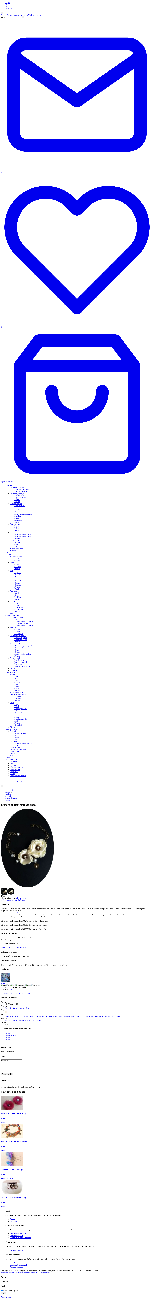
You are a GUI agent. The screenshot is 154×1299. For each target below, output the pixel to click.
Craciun (17, 630)
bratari (91, 1016)
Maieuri (17, 684)
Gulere (16, 530)
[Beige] (5, 1012)
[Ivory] (6, 1012)
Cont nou (8, 5)
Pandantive (14, 591)
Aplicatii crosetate (20, 492)
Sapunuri (17, 619)
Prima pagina (10, 790)
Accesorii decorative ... (18, 487)
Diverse (17, 569)
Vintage (12, 774)
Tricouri (17, 680)
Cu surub (17, 585)
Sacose (16, 522)
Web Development (42, 1273)
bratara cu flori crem (41, 1016)
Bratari (16, 559)
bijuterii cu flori (82, 1016)
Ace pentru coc (19, 496)
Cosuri (16, 650)
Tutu (16, 711)
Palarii (16, 546)
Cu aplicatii (18, 713)
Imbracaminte (10, 672)
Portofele (17, 516)
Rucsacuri (18, 520)
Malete (16, 686)
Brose (12, 563)
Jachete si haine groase (18, 695)
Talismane (18, 599)
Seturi (12, 613)
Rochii (12, 715)
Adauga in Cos (20, 898)
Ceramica (13, 670)
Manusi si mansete (16, 548)
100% (13, 989)
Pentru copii (14, 772)
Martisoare (13, 550)
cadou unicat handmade (102, 1016)
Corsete (17, 688)
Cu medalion (19, 609)
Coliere (12, 601)
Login (7, 3)
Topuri (12, 674)
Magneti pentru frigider (22, 654)
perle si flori (116, 1016)
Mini (16, 721)
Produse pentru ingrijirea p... (24, 621)
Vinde (7, 7)
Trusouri (13, 755)
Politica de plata (20, 947)
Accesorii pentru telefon (22, 536)
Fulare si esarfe (15, 524)
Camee (16, 565)
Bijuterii (8, 554)
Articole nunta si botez (13, 729)
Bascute (17, 542)
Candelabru (18, 581)
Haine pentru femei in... (18, 692)
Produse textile (15, 658)
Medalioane (18, 597)
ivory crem (9, 1016)
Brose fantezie (19, 506)
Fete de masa (19, 660)
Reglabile (17, 573)
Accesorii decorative (21, 489)
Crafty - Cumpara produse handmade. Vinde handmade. (21, 15)
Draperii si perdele (21, 662)
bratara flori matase (56, 1016)
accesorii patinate (11, 1020)
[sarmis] (5, 981)
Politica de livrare (7, 947)
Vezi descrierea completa (9, 913)
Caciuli (17, 544)
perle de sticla (23, 1020)
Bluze (16, 678)
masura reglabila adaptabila (23, 1016)
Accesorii (8, 485)
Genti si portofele (16, 510)
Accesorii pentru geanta (22, 534)
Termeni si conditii (7, 1273)
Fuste (12, 703)
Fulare (16, 528)
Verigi (16, 589)
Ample (16, 705)
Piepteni (17, 502)
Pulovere (17, 676)
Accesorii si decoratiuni (18, 644)
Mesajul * (4, 1060)
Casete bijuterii (19, 648)
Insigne (17, 508)
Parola (3, 1286)
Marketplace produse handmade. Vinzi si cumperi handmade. (27, 9)
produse (8, 794)
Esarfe (16, 526)
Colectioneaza (6, 900)
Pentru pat (18, 664)
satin (30, 1020)
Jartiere (17, 745)
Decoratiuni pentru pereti (23, 646)
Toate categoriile (11, 759)
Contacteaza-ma (6, 993)
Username (4, 1282)
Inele (11, 571)
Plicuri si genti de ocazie (23, 514)
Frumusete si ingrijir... (17, 617)
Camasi (17, 682)
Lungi (16, 605)
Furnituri (8, 757)
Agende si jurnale (20, 638)
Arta (7, 552)
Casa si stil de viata (12, 615)
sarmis (7, 792)
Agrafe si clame (20, 498)
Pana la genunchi (20, 709)
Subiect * (4, 1056)
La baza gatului (19, 607)
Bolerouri (17, 697)
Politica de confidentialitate (25, 1273)
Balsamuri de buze (21, 623)
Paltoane (17, 699)
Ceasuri (17, 561)
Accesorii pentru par (17, 494)
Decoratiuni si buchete (18, 749)
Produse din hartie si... (18, 636)
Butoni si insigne (16, 504)
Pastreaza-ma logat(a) (10, 1291)
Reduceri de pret (16, 782)
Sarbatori (13, 628)
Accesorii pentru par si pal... (24, 743)
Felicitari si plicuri (20, 640)
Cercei (12, 579)
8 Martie (17, 632)
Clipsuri (17, 583)
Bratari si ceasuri (16, 556)
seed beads (37, 1020)
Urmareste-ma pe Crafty (22, 993)
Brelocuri (13, 532)
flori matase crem (70, 1016)
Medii (16, 603)
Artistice (17, 593)
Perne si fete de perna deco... (24, 666)
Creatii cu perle (10, 1035)
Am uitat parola (6, 1297)
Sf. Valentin (18, 634)
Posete (16, 518)
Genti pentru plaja (20, 512)
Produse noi (14, 780)
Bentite (17, 500)
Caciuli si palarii (15, 540)
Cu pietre (17, 567)
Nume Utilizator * (7, 1052)
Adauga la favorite (18, 900)
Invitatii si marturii (16, 751)
